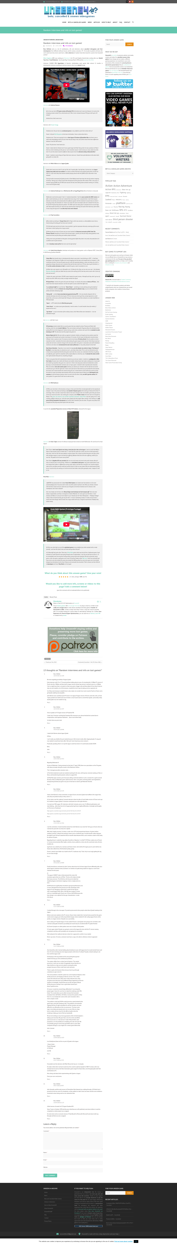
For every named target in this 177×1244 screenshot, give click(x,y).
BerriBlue (107, 305)
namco (127, 199)
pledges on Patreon (85, 1217)
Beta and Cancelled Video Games (53, 1199)
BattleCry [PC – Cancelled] (113, 1215)
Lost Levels (108, 334)
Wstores (107, 242)
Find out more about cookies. (123, 1241)
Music (123, 199)
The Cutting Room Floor (111, 358)
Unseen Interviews (49, 40)
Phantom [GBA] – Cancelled (113, 1219)
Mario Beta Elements (110, 336)
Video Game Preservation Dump (113, 362)
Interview (45, 105)
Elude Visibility (109, 314)
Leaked (108, 199)
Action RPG (110, 189)
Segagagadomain (109, 349)
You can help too (113, 70)
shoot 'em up (114, 213)
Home (64, 22)
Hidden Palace (109, 327)
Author (46, 597)
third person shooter (123, 219)
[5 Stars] (67, 577)
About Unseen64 (48, 1208)
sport (107, 216)
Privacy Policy (47, 1221)
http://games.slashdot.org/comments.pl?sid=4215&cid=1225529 (64, 811)
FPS (107, 196)
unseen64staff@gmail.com (52, 1)
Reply (49, 702)
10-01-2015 (58, 46)
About (115, 22)
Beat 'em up (126, 189)
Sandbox (130, 210)
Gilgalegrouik (108, 323)
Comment (46, 1131)
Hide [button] (136, 1241)
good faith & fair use (117, 72)
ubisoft (110, 222)
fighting (129, 193)
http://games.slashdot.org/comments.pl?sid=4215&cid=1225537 (64, 814)
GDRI (106, 321)
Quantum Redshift (50, 271)
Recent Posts (53, 597)
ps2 (112, 207)
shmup (107, 213)
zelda (119, 222)
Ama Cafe (107, 235)
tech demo (108, 220)
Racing (121, 206)
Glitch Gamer (108, 325)
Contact (127, 22)
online (113, 203)
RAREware (115, 210)
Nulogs (107, 341)
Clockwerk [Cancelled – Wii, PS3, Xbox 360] (90, 662)
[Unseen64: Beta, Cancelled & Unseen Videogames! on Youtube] (130, 2)
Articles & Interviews (49, 1202)
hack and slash (114, 196)
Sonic (127, 213)
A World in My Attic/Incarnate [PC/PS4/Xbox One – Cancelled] (119, 1210)
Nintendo (108, 203)
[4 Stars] (65, 577)
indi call (107, 245)
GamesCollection (109, 319)
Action (109, 185)
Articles (97, 22)
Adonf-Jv (107, 301)
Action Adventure (122, 185)
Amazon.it (124, 263)
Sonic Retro (108, 356)
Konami (125, 196)
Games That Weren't (110, 316)
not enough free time (74, 606)
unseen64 (115, 222)
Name (45, 1152)
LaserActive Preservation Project (113, 332)
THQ (106, 222)
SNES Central (108, 354)
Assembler (108, 303)
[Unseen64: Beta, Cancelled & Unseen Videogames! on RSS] (132, 2)
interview (47, 320)
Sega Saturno (108, 347)
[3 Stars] (63, 577)
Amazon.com (118, 263)
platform (120, 203)
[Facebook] (98, 602)
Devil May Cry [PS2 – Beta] (122, 232)
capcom (108, 193)
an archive (114, 55)
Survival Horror (125, 216)
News (90, 22)
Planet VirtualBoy (109, 343)
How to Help (106, 22)
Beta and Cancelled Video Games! (121, 235)
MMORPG (119, 200)
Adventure (118, 189)
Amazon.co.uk (109, 265)
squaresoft (112, 216)
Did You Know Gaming (111, 312)
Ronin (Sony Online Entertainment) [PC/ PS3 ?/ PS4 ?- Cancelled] (119, 1224)
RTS (125, 210)
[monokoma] (48, 602)
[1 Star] (59, 577)
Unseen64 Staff (48, 1211)
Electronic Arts (115, 193)
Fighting (123, 192)
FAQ (120, 22)
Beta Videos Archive (110, 308)
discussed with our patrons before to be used (90, 1209)
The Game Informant (110, 360)
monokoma (48, 46)
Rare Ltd (108, 210)
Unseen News (59, 40)
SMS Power (108, 351)
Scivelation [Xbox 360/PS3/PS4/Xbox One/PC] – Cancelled (118, 1204)
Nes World (108, 338)
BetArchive (108, 310)
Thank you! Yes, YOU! (50, 662)
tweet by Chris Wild (88, 60)
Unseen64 (76, 603)
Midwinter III (67, 58)
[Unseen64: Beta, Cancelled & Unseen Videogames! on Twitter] (127, 2)
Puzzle (116, 207)
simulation (122, 213)
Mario (113, 199)
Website (45, 1167)
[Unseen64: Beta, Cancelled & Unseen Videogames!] (71, 12)
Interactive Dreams (110, 330)
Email (45, 1160)
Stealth (117, 216)
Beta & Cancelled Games (77, 22)
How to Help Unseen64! (50, 1205)
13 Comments (69, 46)
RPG (121, 210)
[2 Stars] (61, 577)
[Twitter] (100, 602)
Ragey (107, 345)
